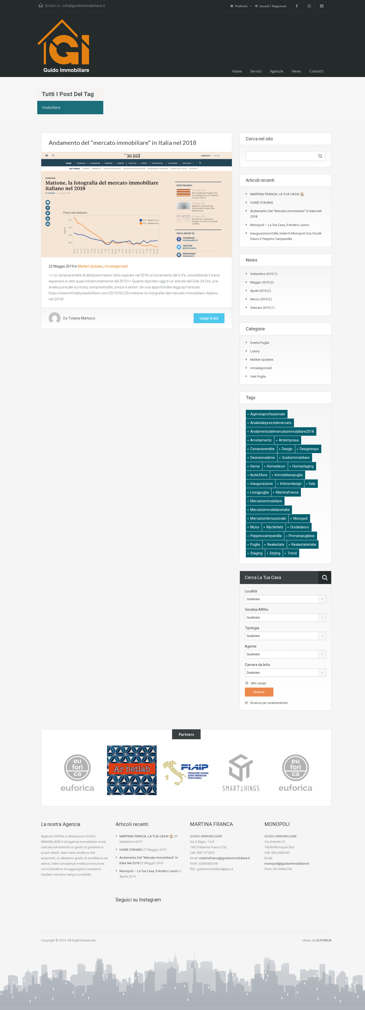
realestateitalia (304, 544)
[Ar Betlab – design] (77, 770)
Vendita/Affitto (256, 610)
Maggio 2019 (259, 282)
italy (312, 484)
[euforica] (241, 772)
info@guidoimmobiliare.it (84, 5)
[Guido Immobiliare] (63, 48)
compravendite (262, 449)
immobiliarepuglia (289, 475)
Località (251, 591)
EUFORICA (324, 940)
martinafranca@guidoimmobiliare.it (224, 858)
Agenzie (276, 71)
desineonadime (262, 458)
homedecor (276, 466)
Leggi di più (209, 318)
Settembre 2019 (261, 274)
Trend (292, 553)
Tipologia (252, 628)
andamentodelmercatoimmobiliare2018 (282, 431)
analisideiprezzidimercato (271, 423)
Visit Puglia (258, 376)
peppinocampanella (266, 536)
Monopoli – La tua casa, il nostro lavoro (279, 225)
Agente (250, 646)
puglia (255, 544)
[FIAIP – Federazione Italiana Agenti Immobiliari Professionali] (132, 772)
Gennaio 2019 (260, 308)
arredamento (261, 440)
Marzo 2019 (258, 299)
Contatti (316, 71)
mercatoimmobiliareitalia (270, 510)
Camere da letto (257, 665)
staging (256, 553)
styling (275, 553)
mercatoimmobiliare (266, 501)
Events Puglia (259, 343)
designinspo (309, 449)
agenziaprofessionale (267, 414)
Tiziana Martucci (81, 318)
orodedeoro (299, 527)
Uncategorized (116, 266)
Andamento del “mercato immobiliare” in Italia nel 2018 (122, 142)
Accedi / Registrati (273, 6)
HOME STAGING (261, 202)
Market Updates (90, 266)
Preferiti (241, 6)
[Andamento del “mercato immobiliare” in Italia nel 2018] (136, 204)
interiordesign (291, 484)
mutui (254, 527)
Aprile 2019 (258, 291)
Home (237, 71)
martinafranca (287, 492)
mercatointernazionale (268, 518)
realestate (275, 544)
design (287, 449)
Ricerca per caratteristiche (269, 703)
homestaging (303, 466)
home (255, 466)
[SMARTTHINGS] (186, 772)
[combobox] (285, 599)
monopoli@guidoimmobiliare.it (286, 863)
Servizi (255, 71)
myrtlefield (274, 527)
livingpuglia (259, 492)
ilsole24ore (258, 475)
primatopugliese (302, 536)
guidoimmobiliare (296, 458)
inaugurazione (261, 484)
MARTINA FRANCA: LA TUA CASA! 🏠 (277, 194)
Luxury (254, 351)
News (296, 71)
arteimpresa (289, 440)
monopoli (300, 518)
